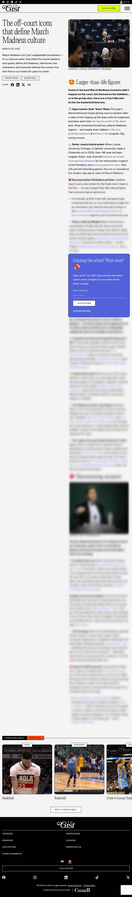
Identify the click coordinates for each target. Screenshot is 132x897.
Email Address (80, 291)
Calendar (70, 840)
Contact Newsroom (11, 854)
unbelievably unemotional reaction (99, 246)
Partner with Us (73, 847)
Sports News (11, 78)
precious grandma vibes (106, 165)
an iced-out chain (92, 452)
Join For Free (109, 8)
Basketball (30, 78)
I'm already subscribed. (82, 311)
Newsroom (7, 840)
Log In (126, 2)
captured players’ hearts (105, 608)
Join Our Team (9, 847)
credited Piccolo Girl (108, 359)
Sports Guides (73, 834)
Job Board (7, 834)
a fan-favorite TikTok (102, 417)
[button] (127, 8)
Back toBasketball (66, 810)
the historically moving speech (92, 698)
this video (81, 624)
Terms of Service (74, 885)
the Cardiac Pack (112, 671)
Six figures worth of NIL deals (109, 121)
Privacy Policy (89, 885)
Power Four (102, 133)
